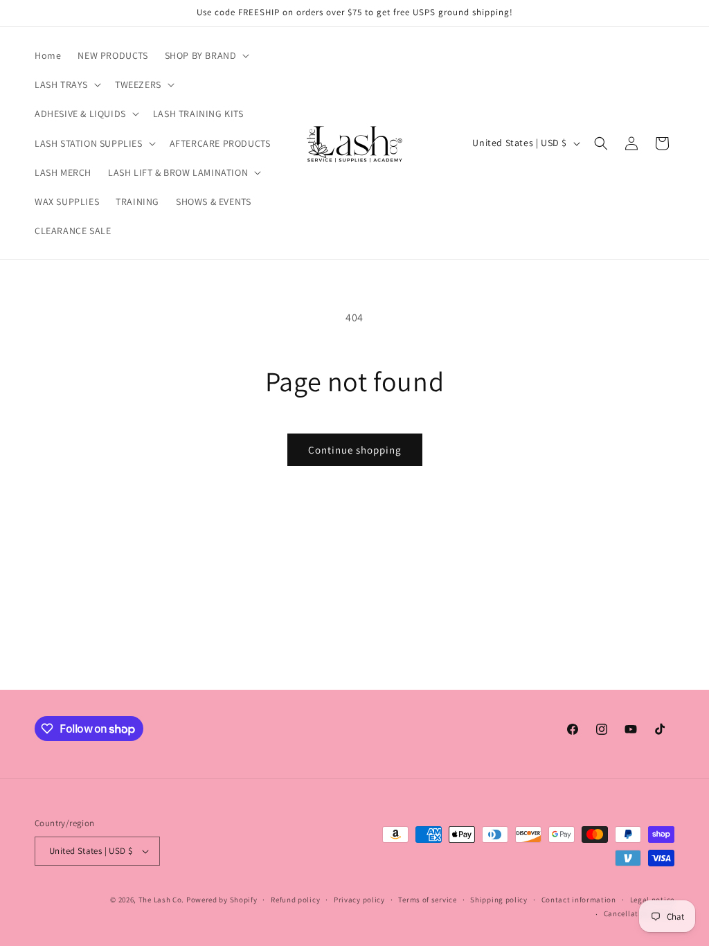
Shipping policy (499, 899)
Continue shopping (355, 449)
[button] (205, 55)
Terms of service (427, 899)
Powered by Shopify (222, 899)
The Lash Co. (162, 899)
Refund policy (295, 899)
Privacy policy (359, 899)
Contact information (578, 899)
